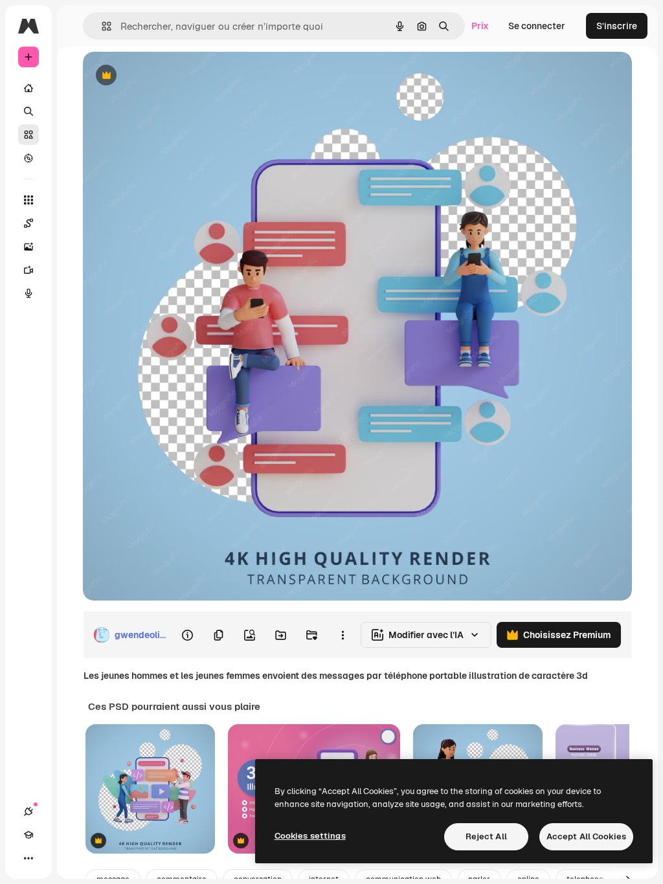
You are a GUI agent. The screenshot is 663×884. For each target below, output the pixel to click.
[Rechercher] (28, 111)
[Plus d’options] (342, 635)
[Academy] (28, 834)
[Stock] (28, 134)
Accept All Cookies (586, 836)
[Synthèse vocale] (28, 293)
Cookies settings (310, 835)
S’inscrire (616, 26)
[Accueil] (28, 88)
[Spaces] (28, 223)
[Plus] (28, 858)
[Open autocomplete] (101, 26)
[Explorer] (28, 158)
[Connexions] (28, 811)
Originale (168, 76)
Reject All (486, 836)
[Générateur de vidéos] (28, 270)
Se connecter (536, 26)
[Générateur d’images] (28, 246)
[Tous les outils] (28, 200)
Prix (480, 26)
